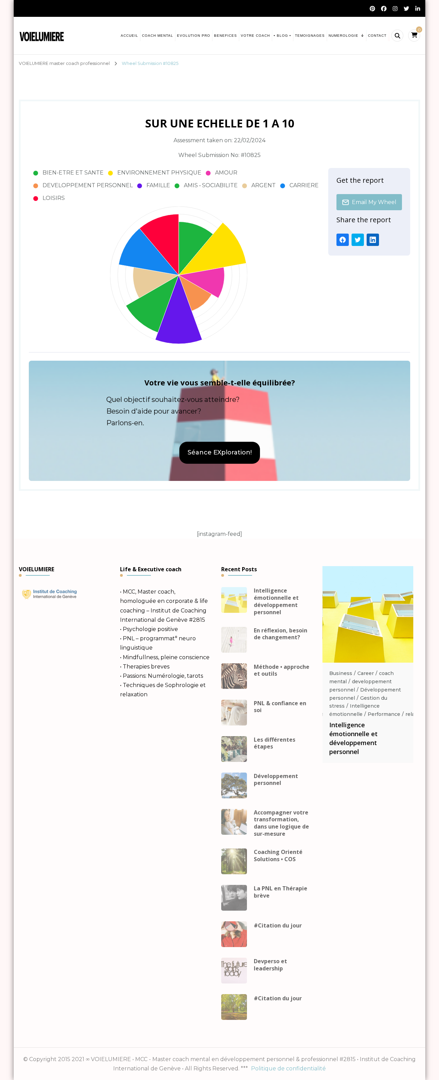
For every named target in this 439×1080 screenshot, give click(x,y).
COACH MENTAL (157, 35)
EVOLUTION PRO (193, 35)
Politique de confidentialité (288, 1068)
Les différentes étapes (274, 743)
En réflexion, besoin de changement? (280, 634)
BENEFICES (225, 35)
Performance (384, 714)
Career (365, 673)
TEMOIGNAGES (310, 35)
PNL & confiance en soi (280, 707)
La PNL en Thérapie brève (280, 892)
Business (340, 673)
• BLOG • (282, 35)
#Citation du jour (278, 925)
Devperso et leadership (270, 965)
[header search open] (397, 36)
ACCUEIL (129, 35)
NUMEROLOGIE (343, 35)
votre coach (255, 35)
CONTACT (377, 35)
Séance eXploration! (220, 452)
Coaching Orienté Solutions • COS (278, 855)
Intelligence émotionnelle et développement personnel (276, 601)
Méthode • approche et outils (281, 670)
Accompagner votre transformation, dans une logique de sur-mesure (281, 823)
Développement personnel (276, 780)
